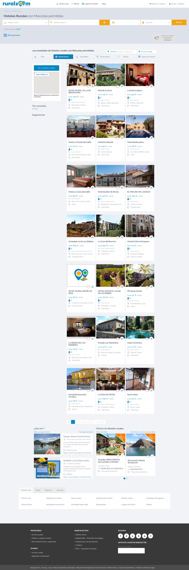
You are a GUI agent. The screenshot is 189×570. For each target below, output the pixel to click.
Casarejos (101, 466)
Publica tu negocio (158, 4)
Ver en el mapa (146, 52)
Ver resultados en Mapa (46, 68)
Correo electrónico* (124, 546)
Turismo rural (63, 4)
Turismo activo (26, 505)
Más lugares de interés (86, 432)
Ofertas (76, 4)
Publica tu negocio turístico (41, 538)
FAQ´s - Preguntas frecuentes (86, 549)
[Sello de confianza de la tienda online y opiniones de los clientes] (82, 556)
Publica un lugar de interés (42, 432)
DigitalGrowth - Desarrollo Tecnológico (89, 538)
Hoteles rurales (127, 498)
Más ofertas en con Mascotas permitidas (142, 432)
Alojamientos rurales (53, 498)
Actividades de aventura (55, 505)
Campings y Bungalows (155, 498)
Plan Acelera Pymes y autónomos (44, 542)
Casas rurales (76, 498)
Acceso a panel (37, 535)
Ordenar (121, 52)
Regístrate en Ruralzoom (40, 556)
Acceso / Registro (177, 4)
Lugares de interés (91, 4)
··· (94, 422)
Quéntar (130, 467)
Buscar (179, 22)
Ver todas (35, 109)
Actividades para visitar (79, 505)
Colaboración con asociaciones (87, 542)
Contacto (79, 545)
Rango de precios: (10, 29)
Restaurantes (101, 505)
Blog (104, 4)
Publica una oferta (101, 432)
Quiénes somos (81, 535)
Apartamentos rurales (104, 498)
